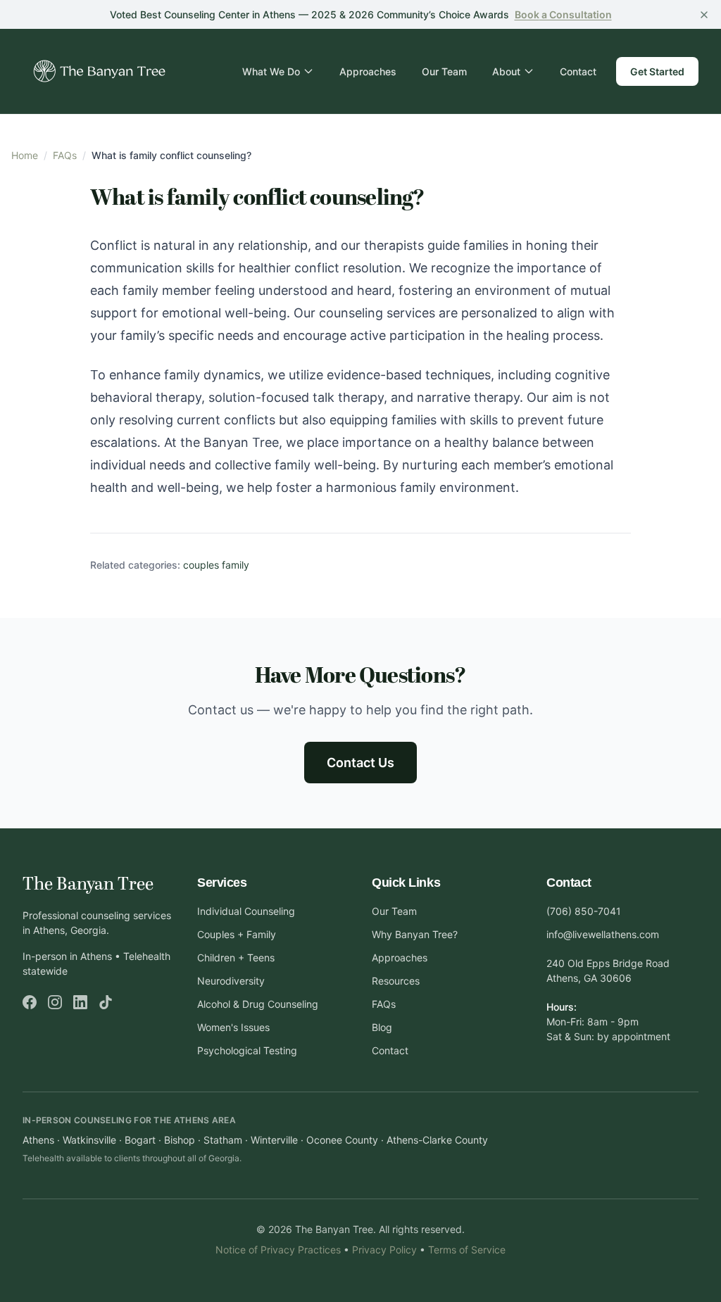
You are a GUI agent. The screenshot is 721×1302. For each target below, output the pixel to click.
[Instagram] (55, 1002)
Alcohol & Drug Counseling (257, 1004)
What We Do (271, 71)
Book (563, 14)
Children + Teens (236, 957)
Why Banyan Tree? (415, 934)
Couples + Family (236, 934)
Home (24, 155)
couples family (216, 565)
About (506, 71)
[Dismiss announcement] (704, 15)
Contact (578, 71)
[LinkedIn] (80, 1002)
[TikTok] (106, 1002)
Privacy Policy (384, 1250)
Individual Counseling (246, 911)
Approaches (367, 71)
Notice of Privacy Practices (278, 1250)
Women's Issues (233, 1027)
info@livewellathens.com (602, 934)
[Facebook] (30, 1002)
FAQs (65, 155)
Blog (382, 1027)
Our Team (444, 71)
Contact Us (360, 762)
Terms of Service (467, 1250)
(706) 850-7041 (583, 911)
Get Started (657, 71)
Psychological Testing (247, 1050)
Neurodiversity (231, 981)
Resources (396, 981)
